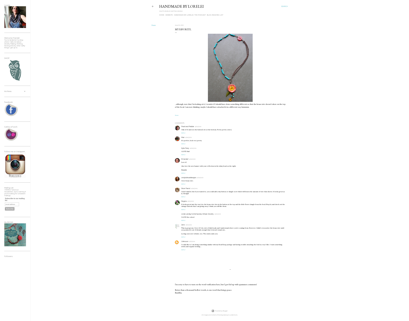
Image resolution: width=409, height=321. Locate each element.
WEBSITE (169, 15)
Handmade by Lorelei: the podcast (190, 15)
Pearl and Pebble (187, 126)
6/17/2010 (192, 241)
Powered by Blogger (221, 311)
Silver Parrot (185, 188)
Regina (184, 201)
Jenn (183, 225)
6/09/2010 (198, 126)
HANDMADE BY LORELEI (181, 6)
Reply (183, 133)
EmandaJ (184, 159)
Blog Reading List (215, 15)
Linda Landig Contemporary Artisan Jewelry (197, 214)
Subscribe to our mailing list (15, 199)
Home (161, 15)
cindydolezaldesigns (188, 178)
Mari (182, 137)
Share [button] (153, 25)
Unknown (184, 241)
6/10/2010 (189, 225)
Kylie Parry (185, 148)
